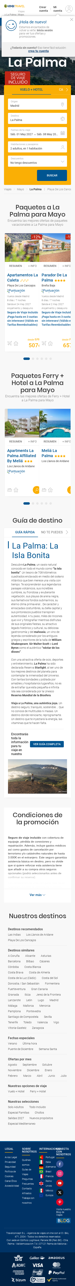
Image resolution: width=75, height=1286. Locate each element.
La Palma (36, 189)
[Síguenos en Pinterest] (60, 1202)
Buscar (52, 175)
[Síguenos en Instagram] (60, 1173)
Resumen (15, 265)
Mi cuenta (57, 9)
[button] (67, 90)
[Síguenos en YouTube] (60, 1183)
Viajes (7, 189)
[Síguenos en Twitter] (60, 1192)
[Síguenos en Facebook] (60, 1164)
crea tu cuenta (38, 51)
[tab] (26, 359)
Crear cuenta (43, 9)
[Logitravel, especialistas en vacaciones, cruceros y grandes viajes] (14, 6)
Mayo (20, 189)
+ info (32, 265)
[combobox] (37, 161)
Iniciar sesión (63, 33)
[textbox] (37, 104)
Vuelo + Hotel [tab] (31, 89)
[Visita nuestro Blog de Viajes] (63, 1220)
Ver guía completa (47, 744)
